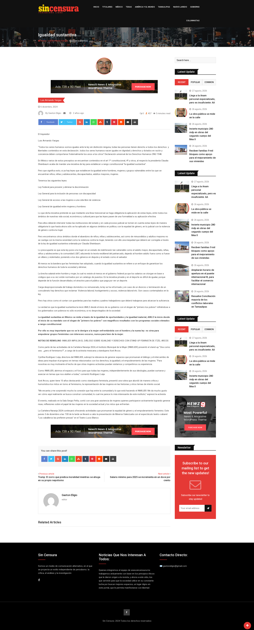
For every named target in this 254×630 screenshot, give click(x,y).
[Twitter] (51, 459)
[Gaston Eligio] (64, 113)
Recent (182, 82)
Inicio (96, 7)
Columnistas (192, 20)
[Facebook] (44, 459)
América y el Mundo (145, 7)
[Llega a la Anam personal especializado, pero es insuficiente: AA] (181, 95)
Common (209, 82)
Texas (129, 7)
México (119, 7)
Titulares (107, 7)
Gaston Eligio (69, 495)
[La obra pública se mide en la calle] (181, 112)
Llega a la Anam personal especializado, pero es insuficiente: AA (202, 99)
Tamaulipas (164, 7)
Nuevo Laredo (180, 7)
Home (43, 41)
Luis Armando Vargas (58, 41)
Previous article (46, 473)
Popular (195, 82)
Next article (163, 473)
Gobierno (194, 7)
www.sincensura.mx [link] (140, 570)
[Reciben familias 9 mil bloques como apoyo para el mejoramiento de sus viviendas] (181, 150)
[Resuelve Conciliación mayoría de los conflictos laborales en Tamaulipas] (182, 296)
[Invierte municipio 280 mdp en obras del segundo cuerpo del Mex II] (181, 128)
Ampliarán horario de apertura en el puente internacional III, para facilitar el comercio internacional (202, 277)
